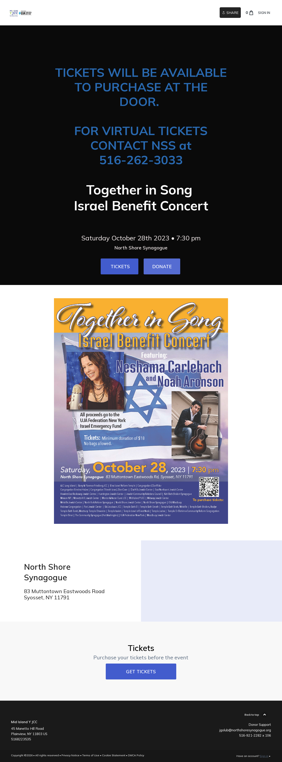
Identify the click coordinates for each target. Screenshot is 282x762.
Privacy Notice (70, 755)
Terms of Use (90, 755)
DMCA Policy (136, 755)
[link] (20, 13)
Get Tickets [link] (141, 671)
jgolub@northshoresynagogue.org (245, 730)
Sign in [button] (264, 13)
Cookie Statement (113, 755)
